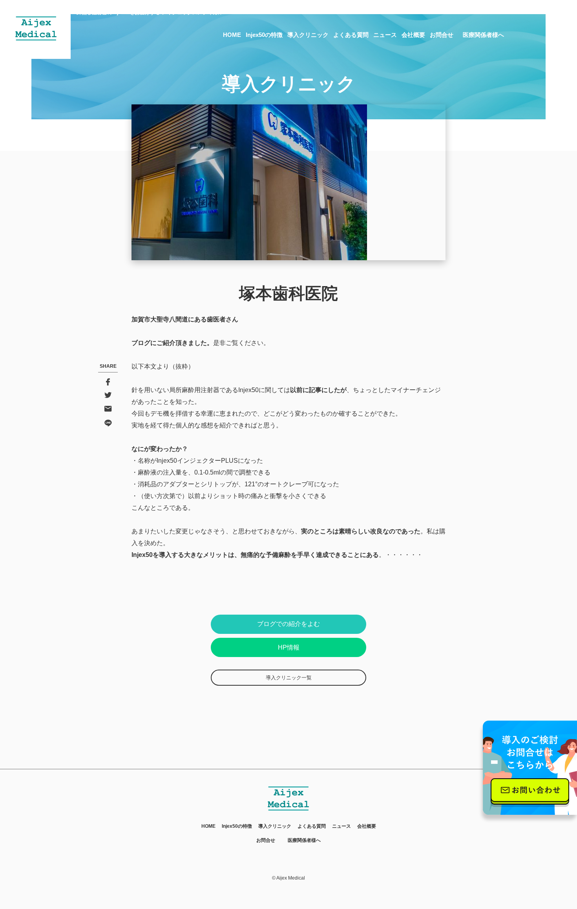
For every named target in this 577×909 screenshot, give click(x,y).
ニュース (385, 34)
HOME (232, 34)
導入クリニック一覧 (289, 678)
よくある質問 (351, 34)
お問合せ (441, 34)
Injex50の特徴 (264, 34)
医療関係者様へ (483, 34)
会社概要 (413, 34)
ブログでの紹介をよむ (288, 624)
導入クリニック (308, 34)
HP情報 (288, 647)
